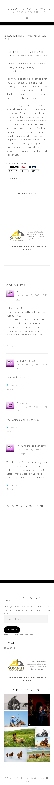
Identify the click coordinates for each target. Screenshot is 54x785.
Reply (9, 346)
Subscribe (12, 629)
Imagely (27, 781)
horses (32, 193)
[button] (16, 702)
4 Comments (41, 55)
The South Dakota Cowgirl (27, 8)
